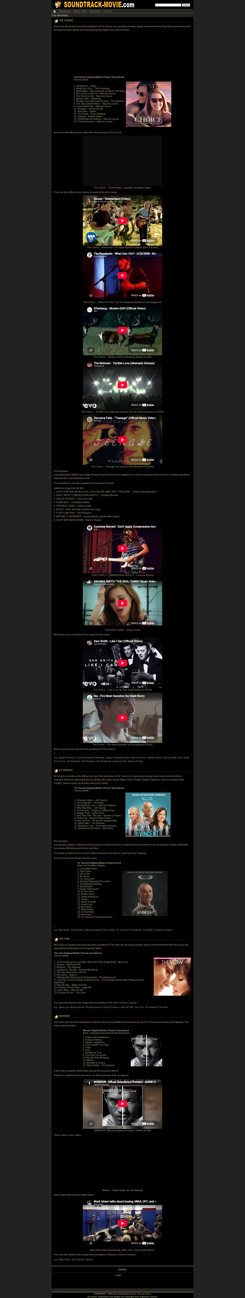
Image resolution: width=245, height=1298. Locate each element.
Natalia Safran (154, 757)
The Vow (64, 938)
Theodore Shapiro (163, 930)
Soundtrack (65, 11)
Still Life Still (127, 1007)
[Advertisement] (122, 53)
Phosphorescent (93, 1007)
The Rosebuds (103, 761)
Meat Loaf (64, 1007)
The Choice (66, 20)
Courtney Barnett (84, 757)
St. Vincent (66, 770)
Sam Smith (183, 757)
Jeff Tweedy (77, 930)
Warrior (64, 1016)
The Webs (147, 930)
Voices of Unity (135, 761)
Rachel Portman (111, 1007)
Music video (80, 11)
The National (73, 761)
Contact (108, 11)
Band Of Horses (67, 757)
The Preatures (88, 761)
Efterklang (99, 757)
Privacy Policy (144, 1294)
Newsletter (95, 11)
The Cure (139, 1007)
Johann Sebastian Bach (117, 757)
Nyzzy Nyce (109, 930)
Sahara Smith (170, 757)
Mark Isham (64, 1259)
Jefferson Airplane (93, 930)
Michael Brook (77, 1007)
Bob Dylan (64, 930)
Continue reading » (128, 1003)
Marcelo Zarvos (138, 757)
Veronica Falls (119, 761)
